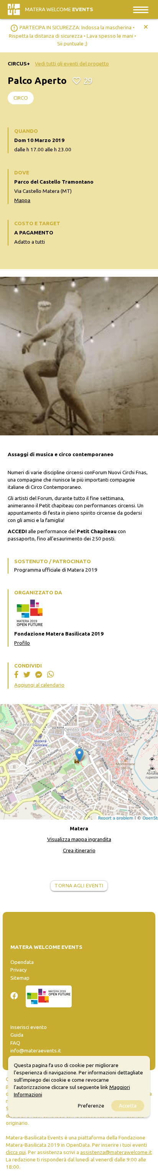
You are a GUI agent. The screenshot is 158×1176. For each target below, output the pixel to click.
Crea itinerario (79, 850)
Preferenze (91, 1105)
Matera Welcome (59, 9)
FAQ (15, 1043)
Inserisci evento (28, 1027)
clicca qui (16, 1152)
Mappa (22, 200)
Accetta (128, 1105)
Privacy (18, 970)
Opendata (22, 962)
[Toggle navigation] (140, 9)
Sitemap (20, 978)
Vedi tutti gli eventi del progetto (72, 63)
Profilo (22, 643)
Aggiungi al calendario (39, 685)
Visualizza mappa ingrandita (79, 839)
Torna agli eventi (79, 885)
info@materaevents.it (35, 1050)
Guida (16, 1035)
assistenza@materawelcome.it (116, 1152)
